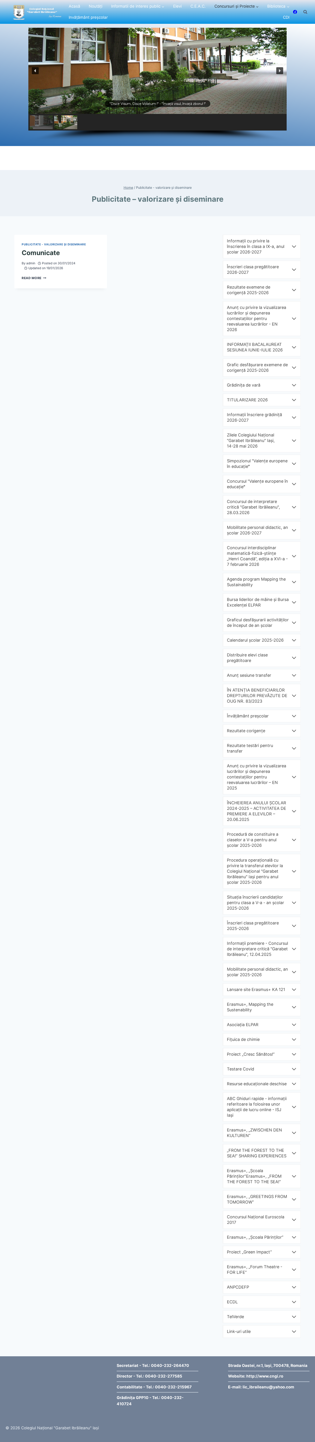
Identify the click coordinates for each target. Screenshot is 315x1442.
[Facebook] (295, 12)
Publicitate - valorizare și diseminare (54, 244)
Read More (34, 278)
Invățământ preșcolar (88, 17)
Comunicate (41, 253)
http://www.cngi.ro (264, 1376)
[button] (35, 70)
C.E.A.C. (198, 6)
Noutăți (95, 6)
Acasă (74, 6)
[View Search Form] (305, 12)
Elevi (177, 6)
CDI (286, 17)
